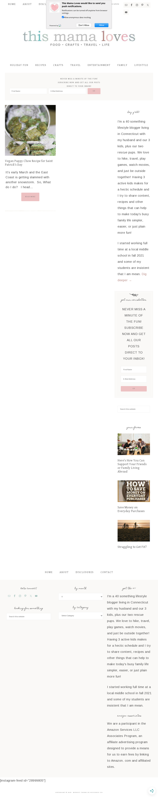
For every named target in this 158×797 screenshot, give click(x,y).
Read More (30, 197)
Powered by (54, 25)
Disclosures (85, 572)
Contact (107, 572)
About (64, 572)
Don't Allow (84, 25)
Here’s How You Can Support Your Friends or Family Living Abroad (132, 466)
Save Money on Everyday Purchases (131, 509)
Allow (101, 25)
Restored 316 (96, 792)
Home (49, 572)
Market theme (80, 792)
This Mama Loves (79, 37)
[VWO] (62, 25)
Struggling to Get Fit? (132, 547)
